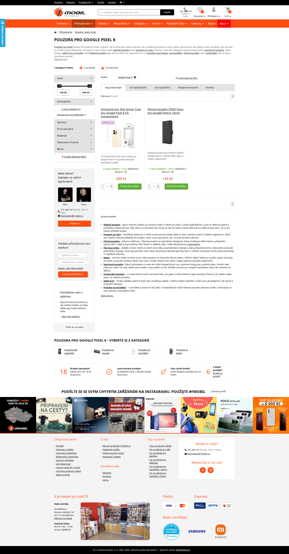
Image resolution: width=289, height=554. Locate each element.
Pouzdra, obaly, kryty (85, 32)
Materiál (62, 135)
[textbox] (74, 255)
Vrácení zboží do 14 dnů (68, 467)
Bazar (211, 23)
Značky (100, 2)
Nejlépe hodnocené (188, 87)
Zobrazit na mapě (63, 518)
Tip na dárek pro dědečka (157, 461)
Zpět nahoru (107, 295)
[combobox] (74, 255)
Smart (156, 23)
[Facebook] (203, 470)
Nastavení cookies (112, 456)
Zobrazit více (60, 59)
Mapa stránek (63, 474)
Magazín (70, 2)
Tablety (102, 23)
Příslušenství (82, 23)
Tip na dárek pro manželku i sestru (158, 468)
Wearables (121, 23)
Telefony (62, 23)
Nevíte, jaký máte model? (70, 268)
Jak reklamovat (63, 463)
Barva (60, 149)
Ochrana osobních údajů (68, 471)
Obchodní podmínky (66, 453)
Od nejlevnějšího (138, 87)
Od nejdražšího (162, 87)
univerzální (211, 53)
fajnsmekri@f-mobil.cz (72, 215)
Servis (106, 480)
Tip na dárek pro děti (160, 449)
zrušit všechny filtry (75, 156)
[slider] (59, 86)
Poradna (58, 2)
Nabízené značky (111, 449)
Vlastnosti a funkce (68, 142)
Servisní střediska (65, 460)
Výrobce (61, 122)
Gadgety (140, 23)
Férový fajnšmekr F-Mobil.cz (117, 445)
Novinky (210, 87)
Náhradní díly (176, 23)
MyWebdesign (183, 549)
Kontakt (112, 2)
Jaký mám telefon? (71, 316)
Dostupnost (64, 101)
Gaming (196, 23)
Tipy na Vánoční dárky (160, 445)
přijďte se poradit (217, 375)
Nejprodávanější (113, 87)
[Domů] (54, 32)
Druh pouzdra (65, 129)
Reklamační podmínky (67, 456)
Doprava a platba (64, 449)
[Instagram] (211, 470)
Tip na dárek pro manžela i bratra (157, 475)
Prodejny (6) (85, 2)
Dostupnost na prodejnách (70, 114)
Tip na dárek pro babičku (157, 455)
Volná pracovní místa (113, 453)
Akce (223, 23)
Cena (60, 78)
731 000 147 (74, 211)
